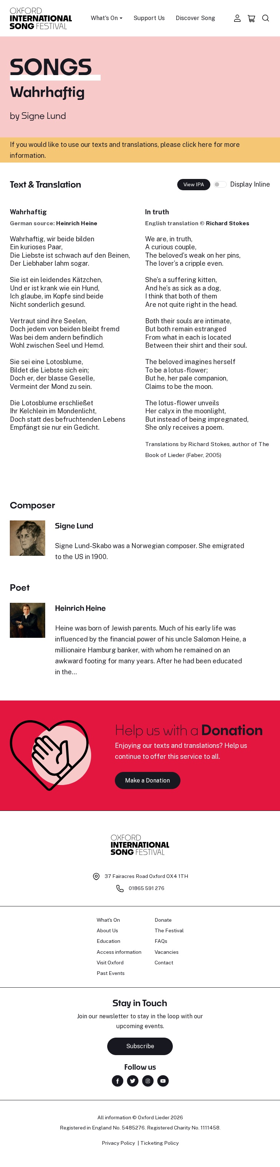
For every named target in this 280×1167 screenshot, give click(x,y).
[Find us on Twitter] (133, 1080)
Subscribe (140, 1046)
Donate (163, 920)
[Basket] (251, 18)
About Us (107, 930)
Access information (119, 952)
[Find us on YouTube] (163, 1080)
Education (108, 941)
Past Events (111, 973)
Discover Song (195, 18)
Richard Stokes (227, 223)
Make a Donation (147, 780)
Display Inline (250, 184)
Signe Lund (44, 115)
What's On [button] (104, 18)
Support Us (149, 18)
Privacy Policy (118, 1143)
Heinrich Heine (76, 223)
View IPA (193, 184)
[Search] (265, 18)
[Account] (237, 18)
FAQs (161, 941)
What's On (108, 920)
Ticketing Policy (159, 1143)
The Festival (169, 930)
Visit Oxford (110, 962)
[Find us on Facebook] (118, 1080)
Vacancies (167, 952)
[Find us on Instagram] (148, 1080)
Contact (164, 962)
